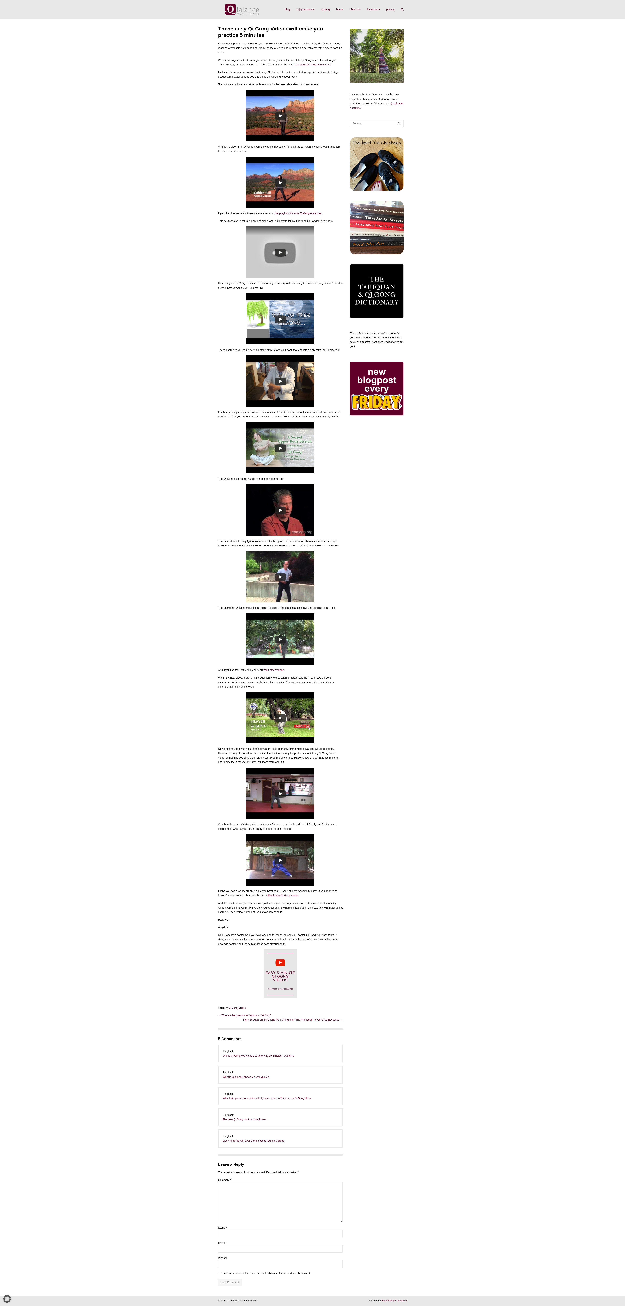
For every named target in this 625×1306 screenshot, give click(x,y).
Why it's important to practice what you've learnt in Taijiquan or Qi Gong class (267, 1098)
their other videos (274, 670)
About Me (355, 9)
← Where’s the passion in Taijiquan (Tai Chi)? (244, 1015)
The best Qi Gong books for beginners (244, 1119)
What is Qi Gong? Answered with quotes (246, 1077)
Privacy (390, 9)
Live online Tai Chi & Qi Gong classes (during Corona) (254, 1140)
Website (223, 1258)
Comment (224, 1180)
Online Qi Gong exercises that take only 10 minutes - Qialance (258, 1055)
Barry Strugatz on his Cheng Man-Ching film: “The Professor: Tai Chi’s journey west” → (293, 1019)
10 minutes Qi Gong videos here (311, 64)
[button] (402, 9)
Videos (242, 1007)
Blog (287, 9)
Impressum (373, 9)
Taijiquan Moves (305, 9)
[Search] (399, 124)
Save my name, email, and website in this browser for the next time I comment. (266, 1273)
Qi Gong (325, 9)
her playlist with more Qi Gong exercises (298, 213)
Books (339, 9)
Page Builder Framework (394, 1300)
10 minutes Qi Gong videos (283, 895)
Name (222, 1227)
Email (222, 1242)
